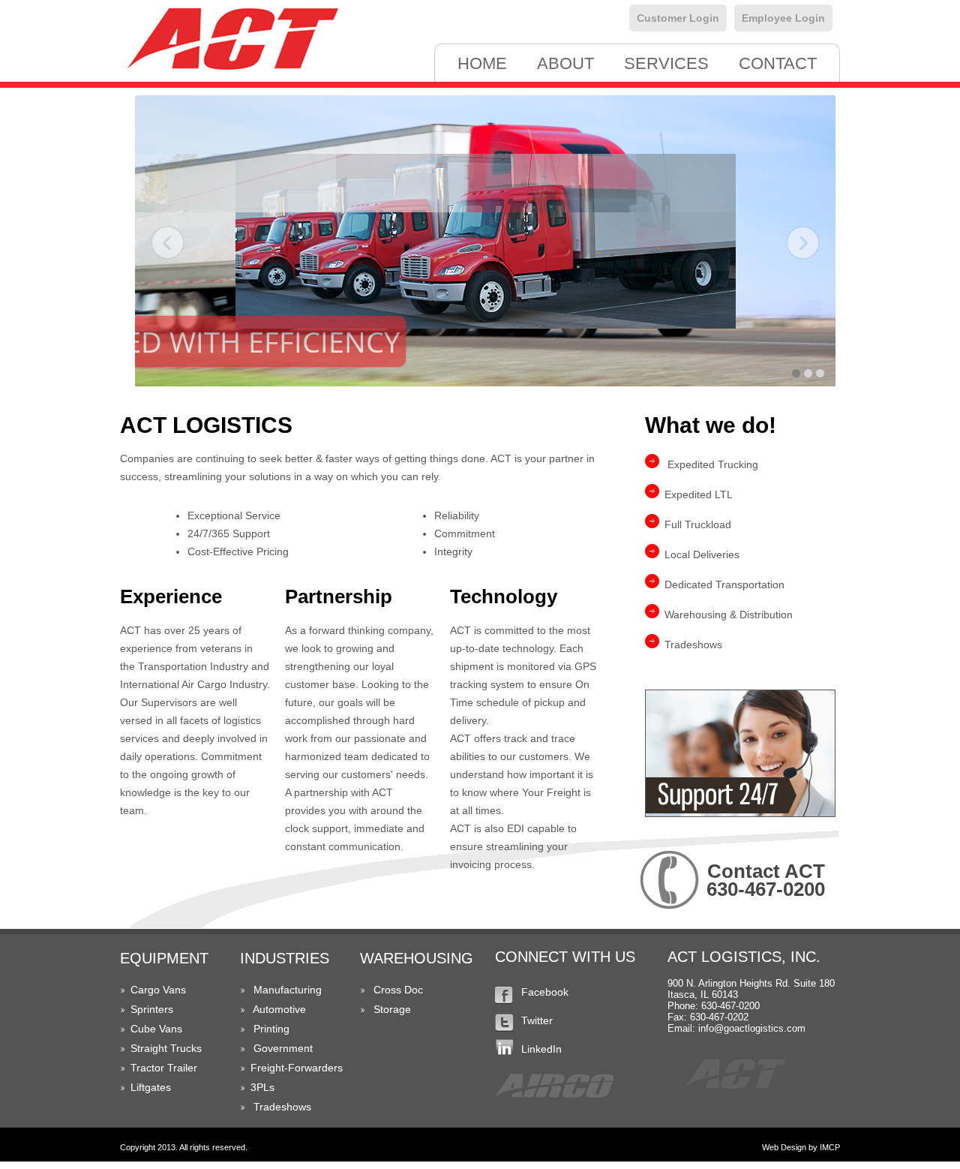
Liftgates (150, 1087)
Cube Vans (156, 1029)
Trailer (182, 1068)
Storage (392, 1009)
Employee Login (783, 18)
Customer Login (678, 18)
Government (283, 1048)
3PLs (262, 1087)
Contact (778, 63)
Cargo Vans (158, 990)
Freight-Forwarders (296, 1068)
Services (666, 63)
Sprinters (151, 1009)
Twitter (537, 1020)
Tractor (147, 1068)
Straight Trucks (166, 1048)
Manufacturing (288, 990)
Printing (272, 1029)
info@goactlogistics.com (752, 1028)
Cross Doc (398, 990)
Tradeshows (282, 1107)
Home (482, 63)
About (565, 63)
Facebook (544, 992)
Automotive (279, 1009)
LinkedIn (541, 1049)
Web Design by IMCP (801, 1147)
